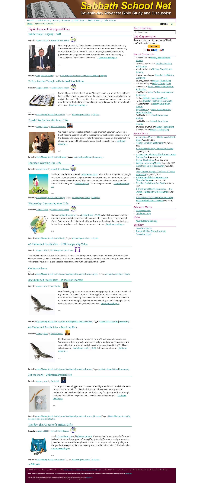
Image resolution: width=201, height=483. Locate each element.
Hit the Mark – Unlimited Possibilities (50, 375)
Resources (66, 20)
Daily (38, 76)
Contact (112, 20)
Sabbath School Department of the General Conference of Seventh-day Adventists (82, 469)
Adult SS (30, 20)
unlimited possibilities (89, 76)
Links (107, 20)
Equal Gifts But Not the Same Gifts (48, 120)
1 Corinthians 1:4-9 (68, 215)
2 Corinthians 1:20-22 (90, 215)
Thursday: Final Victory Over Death (157, 101)
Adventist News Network (146, 221)
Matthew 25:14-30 (89, 174)
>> (167, 24)
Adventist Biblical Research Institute (151, 231)
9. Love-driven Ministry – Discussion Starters (154, 149)
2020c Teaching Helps (69, 274)
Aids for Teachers (85, 274)
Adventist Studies (143, 211)
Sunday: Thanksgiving (161, 81)
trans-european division (70, 76)
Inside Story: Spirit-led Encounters (150, 166)
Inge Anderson (142, 109)
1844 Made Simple (144, 228)
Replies (103, 76)
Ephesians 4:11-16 (84, 436)
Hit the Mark (113, 416)
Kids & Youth (43, 20)
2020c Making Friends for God (48, 115)
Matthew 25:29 (82, 183)
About (55, 20)
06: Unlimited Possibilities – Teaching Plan (52, 327)
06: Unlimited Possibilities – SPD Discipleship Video (58, 244)
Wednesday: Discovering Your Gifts (48, 203)
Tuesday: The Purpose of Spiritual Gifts (50, 424)
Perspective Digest (143, 234)
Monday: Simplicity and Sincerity (150, 143)
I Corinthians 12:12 (80, 348)
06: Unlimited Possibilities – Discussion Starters (55, 280)
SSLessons (97, 416)
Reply (127, 274)
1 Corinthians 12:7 (64, 436)
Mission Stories (47, 76)
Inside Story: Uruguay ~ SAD (44, 34)
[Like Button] (29, 112)
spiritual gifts (124, 416)
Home (29, 24)
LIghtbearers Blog (143, 213)
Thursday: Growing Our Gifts (44, 163)
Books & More (94, 20)
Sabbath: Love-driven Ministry (155, 98)
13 (89, 348)
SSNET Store (79, 20)
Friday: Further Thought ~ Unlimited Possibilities (56, 81)
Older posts (34, 464)
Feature (63, 157)
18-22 (93, 348)
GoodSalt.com (89, 477)
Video (95, 274)
